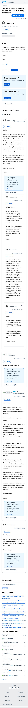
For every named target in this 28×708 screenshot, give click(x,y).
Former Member (11, 23)
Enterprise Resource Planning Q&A (12, 600)
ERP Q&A (5, 5)
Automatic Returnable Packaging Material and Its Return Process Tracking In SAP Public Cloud (13, 605)
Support (21, 700)
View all (4, 679)
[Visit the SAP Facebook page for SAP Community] (10, 687)
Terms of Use (21, 692)
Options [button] (25, 15)
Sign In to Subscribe (18, 15)
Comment (14, 70)
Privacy (7, 692)
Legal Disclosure (21, 696)
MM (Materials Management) (8, 36)
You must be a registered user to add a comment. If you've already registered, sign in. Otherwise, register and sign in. (13, 182)
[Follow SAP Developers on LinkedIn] (18, 687)
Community (11, 2)
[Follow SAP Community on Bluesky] (12, 687)
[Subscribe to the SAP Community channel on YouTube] (15, 687)
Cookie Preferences (7, 704)
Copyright (7, 696)
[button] (3, 29)
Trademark (7, 700)
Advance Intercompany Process (10, 618)
